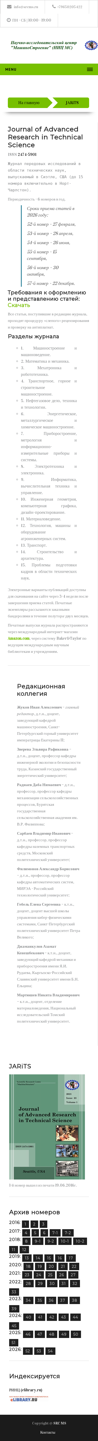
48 (52, 1334)
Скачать (19, 305)
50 (75, 1334)
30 (52, 1283)
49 (64, 1334)
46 (28, 1334)
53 (39, 1351)
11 (13, 1249)
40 (28, 1317)
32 (75, 1283)
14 (38, 1258)
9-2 (51, 1241)
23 (27, 1275)
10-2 (80, 1241)
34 (28, 1300)
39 (14, 1308)
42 (51, 1317)
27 (73, 1275)
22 (74, 1266)
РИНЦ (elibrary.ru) (25, 1390)
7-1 (55, 1232)
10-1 (65, 1241)
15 (49, 1258)
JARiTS (72, 102)
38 (74, 1300)
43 (63, 1317)
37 (62, 1300)
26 (61, 1275)
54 (50, 1351)
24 (38, 1275)
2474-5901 (27, 154)
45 (14, 1326)
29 (40, 1283)
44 (75, 1317)
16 (60, 1258)
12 (24, 1249)
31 (64, 1283)
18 (28, 1266)
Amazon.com (19, 638)
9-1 (38, 1241)
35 (40, 1300)
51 (14, 1342)
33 (14, 1292)
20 (51, 1266)
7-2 (68, 1232)
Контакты (47, 1432)
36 (51, 1300)
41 (40, 1317)
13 (27, 1258)
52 (28, 1351)
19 (40, 1266)
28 (28, 1283)
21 (63, 1266)
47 (39, 1334)
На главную (28, 102)
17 (71, 1258)
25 (50, 1275)
